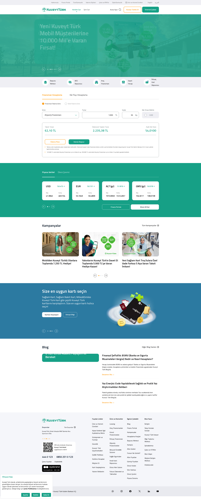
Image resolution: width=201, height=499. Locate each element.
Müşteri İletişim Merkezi (150, 459)
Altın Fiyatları (131, 457)
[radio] (51, 104)
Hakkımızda (54, 2)
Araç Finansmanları (116, 428)
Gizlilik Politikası (97, 455)
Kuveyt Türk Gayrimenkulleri (97, 449)
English (150, 2)
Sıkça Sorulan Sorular (149, 429)
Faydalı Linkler (97, 419)
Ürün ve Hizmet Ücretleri (135, 2)
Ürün (44, 110)
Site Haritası (131, 470)
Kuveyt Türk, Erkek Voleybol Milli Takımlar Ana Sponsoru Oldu (56, 432)
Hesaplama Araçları (133, 436)
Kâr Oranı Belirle (148, 110)
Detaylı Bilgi (49, 321)
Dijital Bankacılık (117, 2)
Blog (128, 424)
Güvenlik (95, 444)
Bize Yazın (148, 419)
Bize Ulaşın (148, 454)
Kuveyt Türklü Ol (132, 9)
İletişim (147, 424)
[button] (43, 69)
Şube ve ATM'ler (150, 450)
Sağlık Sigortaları (115, 456)
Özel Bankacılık (78, 2)
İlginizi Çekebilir (133, 419)
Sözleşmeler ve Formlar (97, 438)
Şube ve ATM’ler (104, 2)
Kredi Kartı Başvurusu (113, 461)
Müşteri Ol (64, 58)
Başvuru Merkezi (133, 440)
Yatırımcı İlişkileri (91, 2)
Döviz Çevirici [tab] (64, 172)
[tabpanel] (100, 130)
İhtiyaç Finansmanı (116, 439)
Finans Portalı (66, 2)
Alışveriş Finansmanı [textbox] (53, 115)
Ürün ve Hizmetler (116, 419)
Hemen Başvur (79, 142)
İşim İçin (87, 9)
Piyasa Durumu (132, 478)
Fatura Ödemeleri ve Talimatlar (117, 472)
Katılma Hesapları (98, 459)
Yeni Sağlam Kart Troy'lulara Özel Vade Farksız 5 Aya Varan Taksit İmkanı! (139, 263)
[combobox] (60, 115)
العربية (157, 2)
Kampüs (130, 445)
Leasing (112, 424)
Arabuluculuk (149, 465)
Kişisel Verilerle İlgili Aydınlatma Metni (98, 431)
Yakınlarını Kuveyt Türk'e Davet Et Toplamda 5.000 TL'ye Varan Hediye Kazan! (100, 263)
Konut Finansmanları (114, 433)
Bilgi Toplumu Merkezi (149, 440)
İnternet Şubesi (150, 9)
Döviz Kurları (131, 465)
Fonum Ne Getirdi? (133, 453)
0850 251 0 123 (64, 456)
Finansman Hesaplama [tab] (52, 94)
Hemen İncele (50, 58)
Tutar (84, 110)
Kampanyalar (131, 432)
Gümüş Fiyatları (132, 461)
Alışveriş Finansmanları (114, 444)
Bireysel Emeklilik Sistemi (115, 451)
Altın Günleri (131, 449)
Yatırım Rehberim (98, 471)
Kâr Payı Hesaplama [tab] (78, 94)
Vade (124, 110)
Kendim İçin (76, 9)
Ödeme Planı (55, 142)
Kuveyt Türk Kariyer (151, 435)
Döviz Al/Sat (144, 207)
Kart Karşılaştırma (98, 467)
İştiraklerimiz (149, 445)
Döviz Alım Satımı (116, 467)
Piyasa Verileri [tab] (48, 172)
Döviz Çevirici (131, 474)
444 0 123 (47, 456)
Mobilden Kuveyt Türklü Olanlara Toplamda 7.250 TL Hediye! (59, 261)
